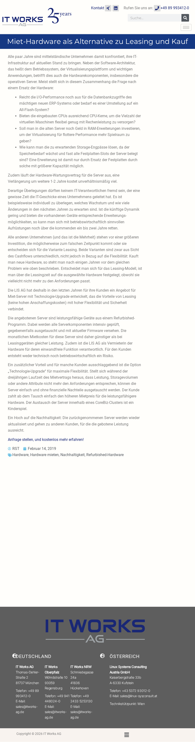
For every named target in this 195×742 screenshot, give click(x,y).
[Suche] (185, 18)
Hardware (20, 455)
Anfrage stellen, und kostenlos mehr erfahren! (46, 439)
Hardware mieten (44, 455)
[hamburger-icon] (186, 27)
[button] (127, 735)
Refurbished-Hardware (105, 455)
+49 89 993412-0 (175, 8)
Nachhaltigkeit (72, 455)
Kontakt (97, 8)
